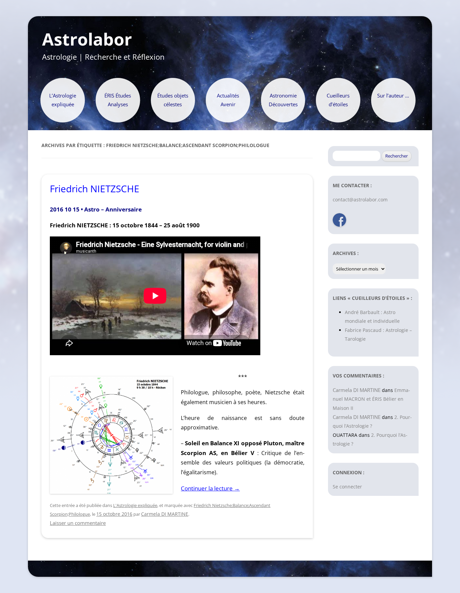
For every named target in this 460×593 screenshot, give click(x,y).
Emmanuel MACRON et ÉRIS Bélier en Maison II (371, 399)
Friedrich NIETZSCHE (94, 188)
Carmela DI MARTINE (164, 514)
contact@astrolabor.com (360, 199)
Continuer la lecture (210, 488)
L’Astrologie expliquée (62, 100)
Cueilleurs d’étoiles (338, 100)
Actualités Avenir (228, 100)
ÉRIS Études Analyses (117, 100)
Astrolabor (87, 39)
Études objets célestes (172, 100)
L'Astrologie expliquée (135, 505)
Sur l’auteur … (393, 95)
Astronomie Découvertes (283, 100)
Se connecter (347, 486)
